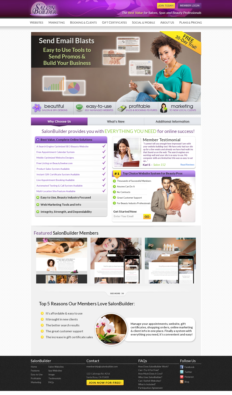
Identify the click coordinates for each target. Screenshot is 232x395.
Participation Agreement (150, 388)
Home (34, 366)
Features (35, 370)
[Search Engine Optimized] (194, 100)
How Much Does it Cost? (150, 373)
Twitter (188, 372)
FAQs (51, 382)
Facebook (189, 367)
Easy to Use (36, 374)
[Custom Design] (191, 100)
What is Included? (147, 384)
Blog (187, 381)
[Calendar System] (172, 100)
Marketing (36, 382)
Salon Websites (56, 366)
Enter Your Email (123, 216)
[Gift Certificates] (183, 100)
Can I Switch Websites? (149, 380)
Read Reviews (187, 164)
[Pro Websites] (175, 100)
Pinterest (189, 377)
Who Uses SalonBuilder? (150, 377)
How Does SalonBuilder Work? (153, 366)
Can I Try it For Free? (148, 370)
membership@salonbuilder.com (102, 366)
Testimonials (54, 378)
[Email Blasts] (169, 100)
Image (51, 374)
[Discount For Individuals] (177, 100)
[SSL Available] (185, 100)
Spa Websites (55, 370)
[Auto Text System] (166, 100)
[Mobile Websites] (188, 100)
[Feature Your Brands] (196, 100)
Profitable (36, 378)
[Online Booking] (180, 100)
